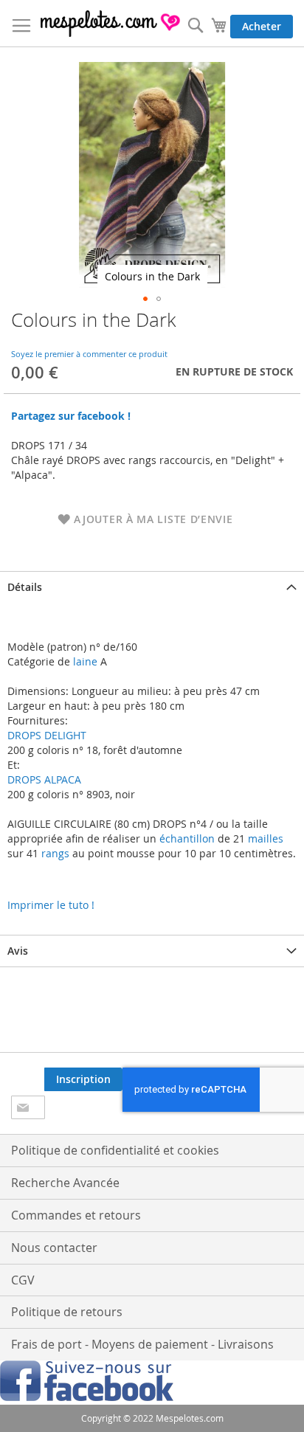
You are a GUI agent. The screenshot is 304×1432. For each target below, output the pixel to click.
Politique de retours (66, 1312)
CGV (23, 1280)
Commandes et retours (76, 1215)
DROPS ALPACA (44, 779)
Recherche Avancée (65, 1183)
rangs (53, 853)
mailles (264, 838)
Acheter (261, 26)
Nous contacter (54, 1247)
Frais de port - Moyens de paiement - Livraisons (142, 1344)
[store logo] (111, 23)
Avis (17, 951)
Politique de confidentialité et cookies (115, 1150)
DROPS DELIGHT (46, 735)
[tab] (152, 587)
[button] (145, 299)
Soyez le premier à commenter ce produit (89, 353)
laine (83, 661)
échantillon (187, 838)
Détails (24, 587)
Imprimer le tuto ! (50, 905)
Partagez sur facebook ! (71, 416)
